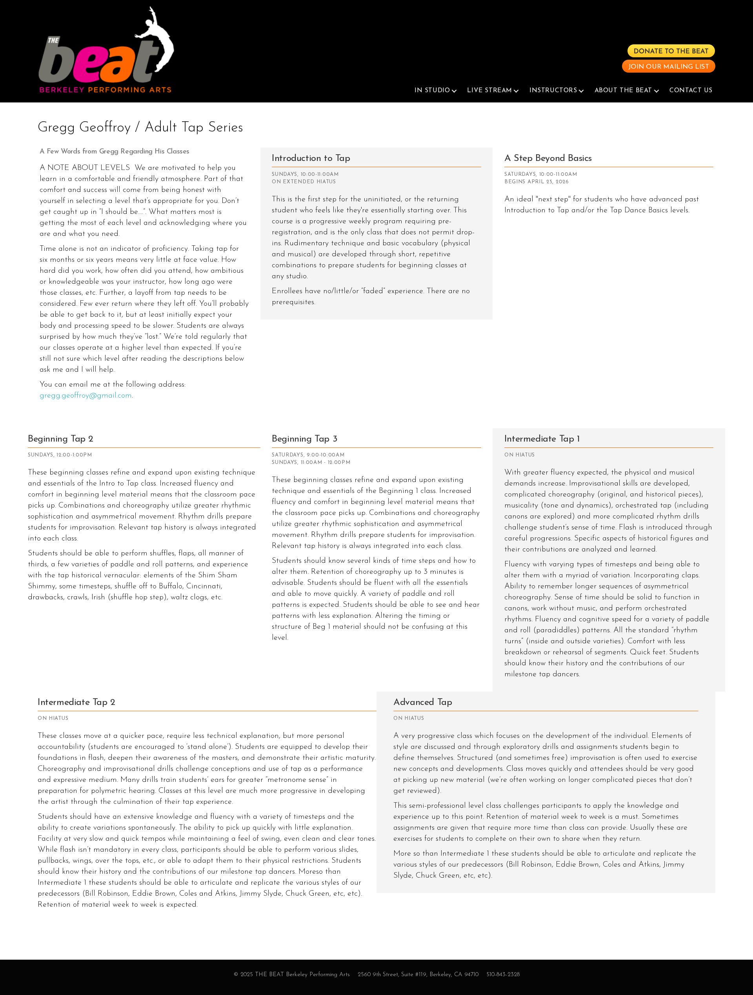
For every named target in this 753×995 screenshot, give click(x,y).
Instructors (553, 91)
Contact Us (691, 91)
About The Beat (623, 91)
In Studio (432, 91)
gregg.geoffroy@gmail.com (86, 396)
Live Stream (489, 91)
